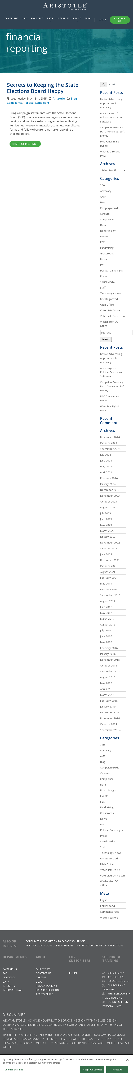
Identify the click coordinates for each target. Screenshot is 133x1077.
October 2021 (108, 566)
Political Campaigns (37, 103)
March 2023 (107, 530)
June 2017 (106, 607)
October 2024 (108, 443)
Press (103, 276)
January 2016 (108, 653)
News (103, 259)
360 (102, 185)
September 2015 (110, 671)
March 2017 (107, 618)
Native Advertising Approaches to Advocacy (111, 103)
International (12, 990)
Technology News (111, 293)
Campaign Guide (109, 208)
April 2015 (106, 689)
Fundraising (107, 247)
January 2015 (108, 706)
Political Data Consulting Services (49, 945)
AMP (103, 196)
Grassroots (107, 253)
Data (50, 18)
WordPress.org (109, 917)
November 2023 (110, 495)
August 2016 (107, 624)
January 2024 (108, 484)
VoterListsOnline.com (113, 316)
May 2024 (106, 466)
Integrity (63, 18)
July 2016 (105, 630)
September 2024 (110, 448)
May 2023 (106, 525)
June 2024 (106, 460)
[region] (66, 1065)
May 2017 (106, 612)
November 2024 (110, 437)
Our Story (43, 969)
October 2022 (108, 548)
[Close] (127, 1060)
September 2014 (110, 730)
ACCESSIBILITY (44, 994)
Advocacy (37, 18)
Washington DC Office (109, 323)
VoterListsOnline (110, 310)
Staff (103, 287)
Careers (105, 213)
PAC (25, 18)
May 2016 (106, 642)
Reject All (117, 1069)
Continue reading (24, 144)
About (77, 18)
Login (102, 19)
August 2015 (107, 677)
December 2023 (110, 489)
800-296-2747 (115, 973)
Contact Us (120, 19)
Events (104, 236)
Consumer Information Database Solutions (55, 941)
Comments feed (109, 911)
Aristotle (59, 98)
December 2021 (110, 560)
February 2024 (109, 478)
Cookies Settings (14, 1069)
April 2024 (106, 472)
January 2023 (108, 536)
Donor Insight (108, 230)
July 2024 (105, 454)
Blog (88, 18)
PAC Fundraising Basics (109, 143)
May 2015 (106, 683)
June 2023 (106, 519)
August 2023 (107, 507)
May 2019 (106, 583)
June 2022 (106, 554)
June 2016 (106, 636)
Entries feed (107, 905)
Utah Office (107, 304)
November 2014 (110, 718)
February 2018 (109, 589)
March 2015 (107, 694)
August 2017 (107, 601)
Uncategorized (109, 299)
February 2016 (109, 648)
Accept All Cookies (92, 1069)
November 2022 (110, 542)
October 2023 (108, 501)
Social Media (107, 282)
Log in (103, 900)
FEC (102, 242)
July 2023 (105, 513)
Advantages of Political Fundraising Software (111, 117)
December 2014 (110, 712)
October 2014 (108, 724)
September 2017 (110, 595)
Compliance (14, 103)
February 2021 (109, 577)
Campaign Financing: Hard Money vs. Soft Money (112, 131)
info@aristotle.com (118, 981)
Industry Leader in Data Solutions (100, 945)
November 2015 (110, 659)
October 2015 (108, 665)
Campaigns (12, 18)
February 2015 (109, 700)
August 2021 (107, 571)
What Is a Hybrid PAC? (110, 153)
